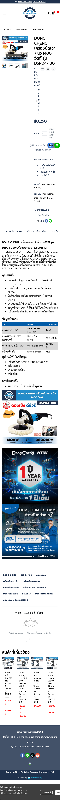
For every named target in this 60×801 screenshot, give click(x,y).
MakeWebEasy (36, 777)
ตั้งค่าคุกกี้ (46, 792)
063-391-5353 (39, 1)
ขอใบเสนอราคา (43, 149)
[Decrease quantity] (42, 133)
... (12, 29)
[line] (27, 755)
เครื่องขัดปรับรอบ (11, 587)
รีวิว (30, 639)
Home (6, 29)
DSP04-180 (26, 575)
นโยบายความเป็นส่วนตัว (13, 793)
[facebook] (22, 755)
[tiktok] (32, 755)
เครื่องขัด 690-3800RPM (34, 587)
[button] (49, 13)
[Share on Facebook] (46, 221)
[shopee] (37, 755)
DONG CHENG (9, 575)
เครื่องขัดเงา (41, 575)
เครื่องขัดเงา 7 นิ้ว (10, 581)
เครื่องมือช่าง (48, 194)
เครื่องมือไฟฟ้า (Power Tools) (27, 29)
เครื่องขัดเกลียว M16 (44, 593)
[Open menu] (4, 13)
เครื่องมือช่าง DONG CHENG (15, 600)
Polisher (26, 593)
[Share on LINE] (50, 221)
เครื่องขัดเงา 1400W (31, 581)
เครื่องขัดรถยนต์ (10, 593)
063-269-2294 (25, 1)
